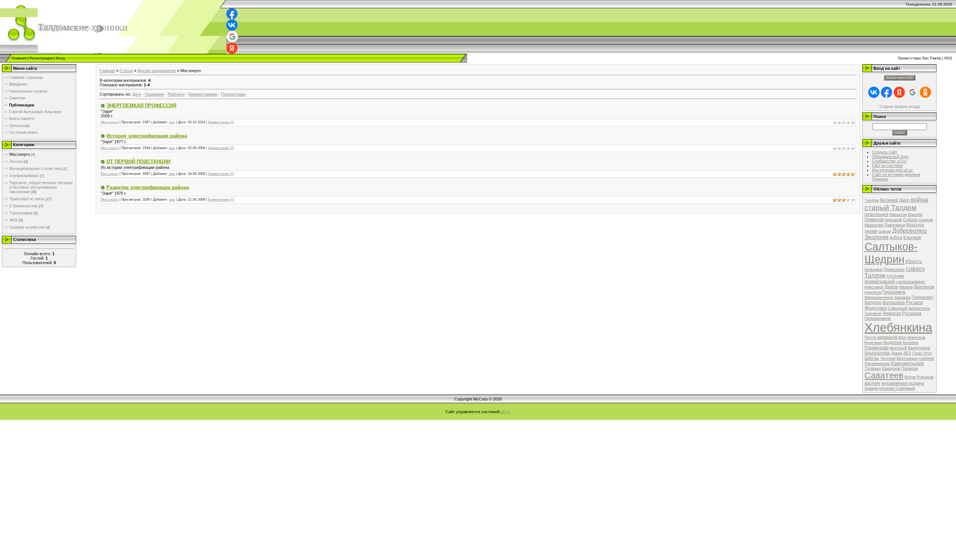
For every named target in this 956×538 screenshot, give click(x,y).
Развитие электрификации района (147, 187)
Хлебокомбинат (24, 175)
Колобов (910, 342)
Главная (19, 58)
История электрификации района (146, 136)
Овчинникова (877, 363)
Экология (876, 237)
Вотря (910, 377)
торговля (873, 313)
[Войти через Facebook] (232, 13)
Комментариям (203, 94)
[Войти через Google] (232, 37)
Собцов (910, 219)
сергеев (926, 358)
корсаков (893, 219)
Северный (897, 308)
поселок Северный (897, 388)
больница (873, 269)
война (919, 199)
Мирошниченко (879, 297)
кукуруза (873, 292)
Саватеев (884, 375)
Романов (925, 377)
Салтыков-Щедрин (891, 252)
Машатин (898, 214)
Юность (914, 261)
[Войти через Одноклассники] (925, 92)
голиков (925, 219)
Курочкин (873, 342)
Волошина (893, 302)
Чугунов (888, 358)
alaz (172, 122)
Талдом (872, 200)
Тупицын (873, 368)
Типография (20, 213)
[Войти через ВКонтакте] (232, 25)
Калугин (873, 302)
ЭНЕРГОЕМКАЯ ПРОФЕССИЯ (141, 105)
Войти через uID (900, 78)
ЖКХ (13, 220)
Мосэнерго (19, 154)
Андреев (892, 342)
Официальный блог (890, 156)
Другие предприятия (156, 70)
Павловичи (894, 225)
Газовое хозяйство (27, 227)
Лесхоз (16, 161)
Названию (154, 94)
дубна (896, 237)
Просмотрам (233, 94)
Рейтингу (176, 94)
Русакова (911, 313)
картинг (873, 383)
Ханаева (902, 297)
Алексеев (916, 337)
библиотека (919, 308)
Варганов (924, 287)
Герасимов (893, 292)
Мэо (902, 337)
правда (871, 388)
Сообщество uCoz (889, 161)
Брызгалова (877, 353)
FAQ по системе (887, 165)
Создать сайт (884, 152)
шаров (885, 231)
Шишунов (891, 368)
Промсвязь (894, 269)
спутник (895, 276)
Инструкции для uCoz (892, 170)
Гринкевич (922, 297)
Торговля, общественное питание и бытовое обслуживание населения (41, 187)
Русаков (914, 302)
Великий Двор (895, 200)
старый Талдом (890, 207)
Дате (136, 94)
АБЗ (907, 353)
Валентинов (919, 348)
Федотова (876, 308)
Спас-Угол (922, 353)
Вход (60, 58)
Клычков (912, 237)
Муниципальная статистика (35, 168)
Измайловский (880, 281)
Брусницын (907, 358)
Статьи (126, 70)
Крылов (915, 214)
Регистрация (41, 58)
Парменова (877, 347)
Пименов (874, 219)
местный (898, 348)
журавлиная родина (903, 383)
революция (876, 214)
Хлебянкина (898, 327)
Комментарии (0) (221, 122)
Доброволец (909, 231)
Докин (896, 353)
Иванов (906, 287)
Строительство (23, 206)
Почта (870, 337)
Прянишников (878, 318)
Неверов (891, 313)
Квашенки (874, 225)
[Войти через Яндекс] (232, 48)
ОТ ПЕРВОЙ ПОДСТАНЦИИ (138, 161)
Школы (872, 358)
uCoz (505, 411)
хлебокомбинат (910, 281)
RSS (948, 58)
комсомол (874, 287)
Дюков (891, 287)
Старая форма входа (899, 106)
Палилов (909, 368)
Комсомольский (907, 363)
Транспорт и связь (26, 199)
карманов (887, 337)
